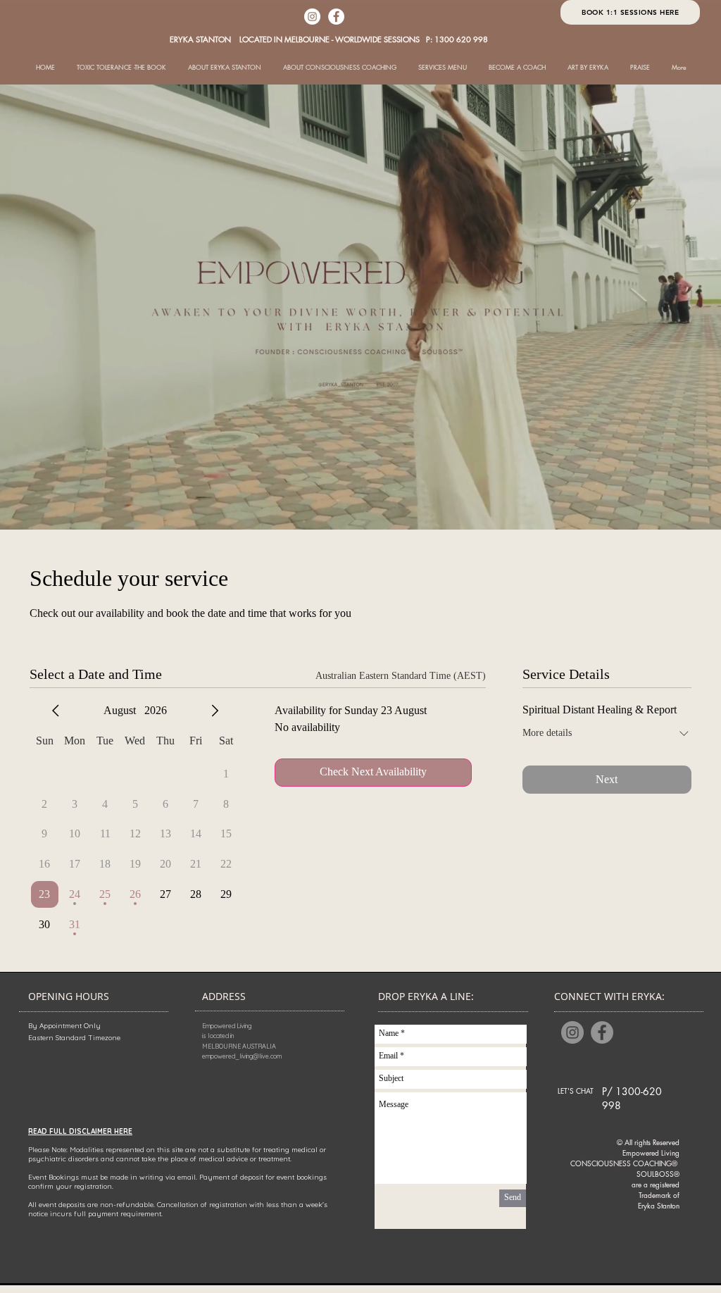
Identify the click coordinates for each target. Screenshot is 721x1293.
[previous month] (55, 710)
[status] (400, 675)
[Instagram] (312, 16)
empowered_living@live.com (242, 1056)
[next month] (214, 710)
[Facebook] (336, 16)
